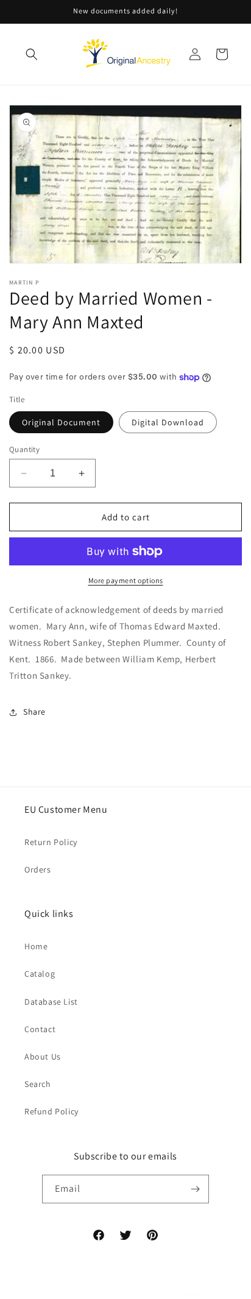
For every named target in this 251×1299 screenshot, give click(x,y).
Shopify (192, 1294)
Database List (51, 1001)
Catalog (39, 973)
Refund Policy (51, 1111)
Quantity (24, 449)
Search (37, 1083)
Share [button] (34, 711)
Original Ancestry (100, 1294)
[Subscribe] (195, 1189)
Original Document (61, 422)
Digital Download (168, 422)
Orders (37, 869)
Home (36, 946)
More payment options (125, 580)
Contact (39, 1029)
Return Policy (50, 842)
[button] (31, 54)
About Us (42, 1056)
